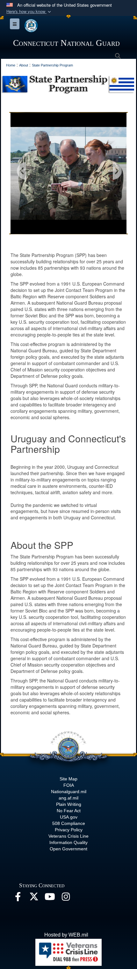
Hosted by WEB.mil (66, 935)
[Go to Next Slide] (117, 171)
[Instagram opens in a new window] (66, 898)
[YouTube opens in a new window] (50, 898)
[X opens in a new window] (34, 898)
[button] (29, 11)
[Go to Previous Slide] (21, 171)
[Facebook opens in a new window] (18, 898)
